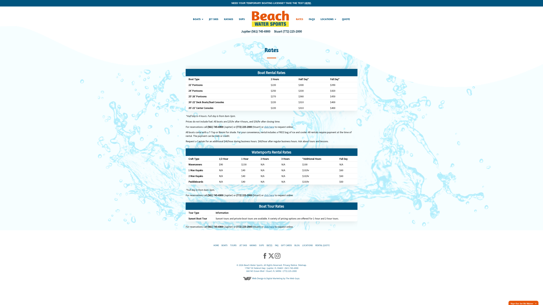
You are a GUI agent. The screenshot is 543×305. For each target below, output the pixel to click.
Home (216, 245)
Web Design (258, 278)
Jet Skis (243, 245)
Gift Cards (286, 245)
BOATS (197, 19)
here (307, 3)
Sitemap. (302, 265)
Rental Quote (322, 245)
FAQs (312, 19)
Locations (327, 19)
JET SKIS (213, 19)
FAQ (276, 245)
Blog (297, 245)
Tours (233, 245)
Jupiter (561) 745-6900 (255, 31)
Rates (299, 19)
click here (269, 126)
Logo (270, 19)
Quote (346, 19)
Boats (224, 245)
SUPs (242, 19)
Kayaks (228, 19)
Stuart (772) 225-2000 (288, 31)
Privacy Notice (290, 265)
